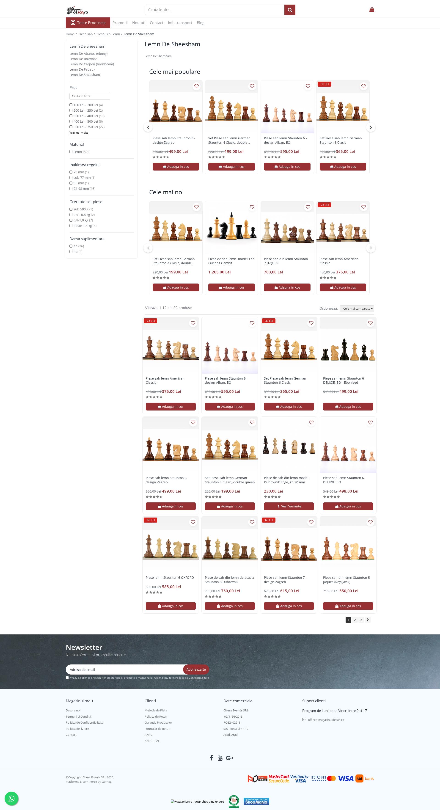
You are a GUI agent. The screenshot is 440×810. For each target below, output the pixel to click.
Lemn (78, 151)
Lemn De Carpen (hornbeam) (91, 64)
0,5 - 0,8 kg (82, 214)
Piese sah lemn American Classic (339, 261)
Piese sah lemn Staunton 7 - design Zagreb (285, 580)
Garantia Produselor (158, 722)
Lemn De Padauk (82, 69)
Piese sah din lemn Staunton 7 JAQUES (286, 261)
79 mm (79, 172)
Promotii (120, 22)
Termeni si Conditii (78, 716)
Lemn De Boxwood (83, 59)
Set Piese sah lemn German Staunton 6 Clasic (341, 140)
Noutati (138, 22)
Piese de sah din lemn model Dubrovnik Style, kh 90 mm (286, 480)
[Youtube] (220, 758)
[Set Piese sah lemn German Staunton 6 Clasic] (342, 106)
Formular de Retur (157, 729)
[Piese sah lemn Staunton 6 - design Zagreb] (175, 106)
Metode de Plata (156, 710)
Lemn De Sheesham (84, 74)
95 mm (79, 183)
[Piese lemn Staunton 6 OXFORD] (171, 544)
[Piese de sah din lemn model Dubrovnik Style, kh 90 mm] (289, 445)
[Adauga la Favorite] (196, 86)
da (75, 246)
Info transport (180, 22)
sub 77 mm (82, 177)
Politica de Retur (156, 716)
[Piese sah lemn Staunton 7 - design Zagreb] (289, 544)
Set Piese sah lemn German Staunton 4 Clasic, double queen (229, 140)
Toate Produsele (91, 22)
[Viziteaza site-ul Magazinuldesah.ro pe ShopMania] (256, 801)
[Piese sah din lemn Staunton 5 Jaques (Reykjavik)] (348, 544)
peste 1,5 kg (83, 225)
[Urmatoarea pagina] (368, 620)
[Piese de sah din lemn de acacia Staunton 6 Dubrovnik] (230, 544)
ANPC (148, 735)
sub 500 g (81, 209)
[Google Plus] (229, 758)
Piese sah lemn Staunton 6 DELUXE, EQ (343, 480)
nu (76, 251)
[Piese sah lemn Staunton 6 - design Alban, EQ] (287, 106)
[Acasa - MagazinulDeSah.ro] (89, 10)
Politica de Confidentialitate (192, 678)
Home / (72, 34)
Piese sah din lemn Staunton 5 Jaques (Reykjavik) (346, 580)
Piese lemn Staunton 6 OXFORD (170, 578)
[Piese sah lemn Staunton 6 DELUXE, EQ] (348, 445)
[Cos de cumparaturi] (371, 9)
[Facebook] (211, 758)
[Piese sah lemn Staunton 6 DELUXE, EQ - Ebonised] (348, 345)
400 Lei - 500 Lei (86, 121)
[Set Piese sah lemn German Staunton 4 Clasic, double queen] (231, 106)
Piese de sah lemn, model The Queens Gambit (231, 261)
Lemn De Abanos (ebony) (88, 53)
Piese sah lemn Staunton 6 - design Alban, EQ (285, 140)
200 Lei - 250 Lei (86, 110)
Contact (156, 22)
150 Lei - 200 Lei (86, 105)
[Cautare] (289, 10)
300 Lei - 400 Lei (86, 116)
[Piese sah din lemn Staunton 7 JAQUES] (287, 227)
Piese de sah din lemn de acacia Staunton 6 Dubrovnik (229, 580)
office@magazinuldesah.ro (325, 720)
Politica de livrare (77, 729)
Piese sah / (87, 34)
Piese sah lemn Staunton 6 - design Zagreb (174, 140)
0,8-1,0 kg (81, 220)
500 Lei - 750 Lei (86, 127)
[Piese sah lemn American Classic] (342, 227)
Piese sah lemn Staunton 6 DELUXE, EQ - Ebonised (343, 380)
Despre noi (73, 710)
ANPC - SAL (152, 741)
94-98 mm (81, 188)
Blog (200, 22)
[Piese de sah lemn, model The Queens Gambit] (231, 227)
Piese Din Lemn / (109, 34)
